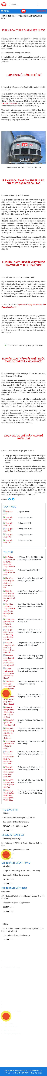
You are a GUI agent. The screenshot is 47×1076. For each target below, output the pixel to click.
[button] (6, 11)
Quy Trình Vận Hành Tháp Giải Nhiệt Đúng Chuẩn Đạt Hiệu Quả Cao (31, 606)
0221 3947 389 (8, 907)
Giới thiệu (7, 961)
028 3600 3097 (22, 826)
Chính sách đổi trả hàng (12, 1008)
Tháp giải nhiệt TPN (25, 534)
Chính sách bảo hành (12, 1004)
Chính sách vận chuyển (12, 1001)
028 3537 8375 (8, 826)
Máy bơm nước (23, 512)
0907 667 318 (8, 830)
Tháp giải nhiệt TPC (25, 523)
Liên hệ (6, 964)
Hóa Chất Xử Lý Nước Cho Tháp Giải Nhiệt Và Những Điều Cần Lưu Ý (31, 754)
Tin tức (19, 16)
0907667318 (41, 11)
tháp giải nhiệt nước (9, 103)
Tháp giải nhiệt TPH (25, 529)
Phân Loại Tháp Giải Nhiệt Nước (29, 570)
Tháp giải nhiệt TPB (25, 517)
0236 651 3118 (8, 879)
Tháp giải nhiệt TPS (25, 540)
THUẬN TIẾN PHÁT (8, 16)
